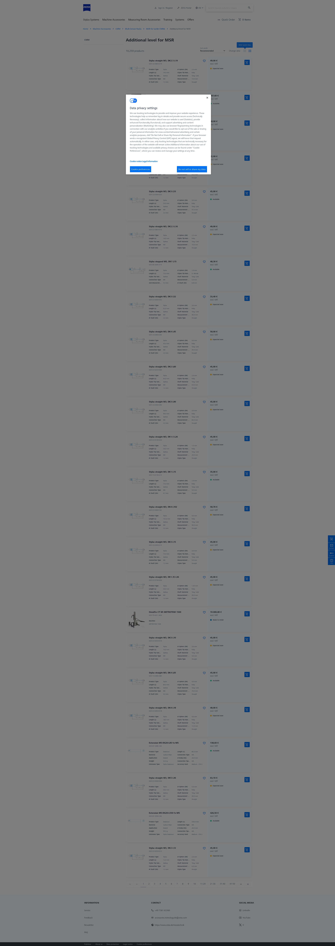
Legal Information (150, 161)
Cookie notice (136, 161)
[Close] (207, 98)
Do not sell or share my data (192, 169)
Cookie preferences (140, 169)
